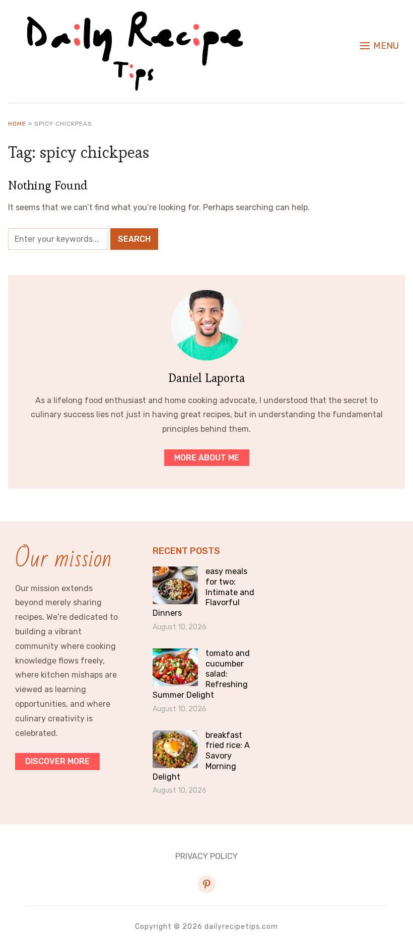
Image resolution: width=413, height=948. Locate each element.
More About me (206, 457)
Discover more (57, 761)
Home (17, 123)
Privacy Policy (206, 856)
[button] (379, 45)
